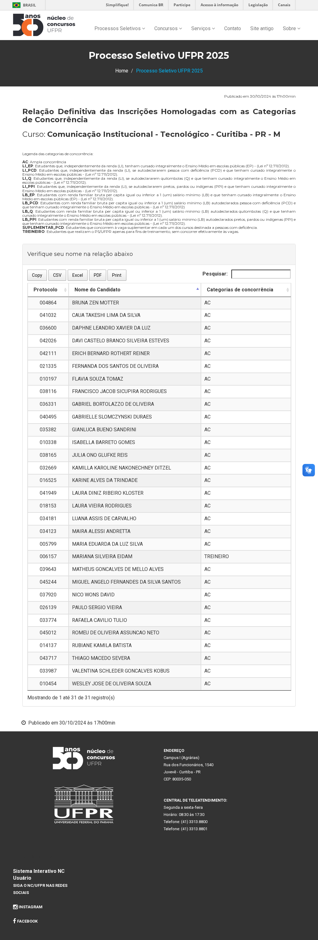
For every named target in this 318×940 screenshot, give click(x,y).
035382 (48, 430)
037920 (48, 595)
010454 (48, 684)
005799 (48, 544)
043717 (48, 658)
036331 (48, 404)
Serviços (201, 28)
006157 (48, 556)
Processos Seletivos (118, 28)
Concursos (166, 28)
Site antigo (262, 28)
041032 (48, 315)
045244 (48, 582)
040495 (48, 417)
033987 (48, 671)
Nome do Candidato (97, 290)
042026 (48, 341)
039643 (48, 569)
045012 (48, 633)
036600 (48, 328)
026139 (48, 607)
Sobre (290, 28)
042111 (48, 353)
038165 (48, 455)
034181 (48, 518)
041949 (48, 493)
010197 (48, 379)
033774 (48, 620)
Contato (232, 28)
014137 (48, 645)
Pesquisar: (215, 274)
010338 (48, 442)
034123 (48, 531)
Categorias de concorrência (240, 290)
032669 (48, 468)
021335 (48, 366)
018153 (48, 506)
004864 (48, 303)
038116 (48, 391)
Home (121, 71)
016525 (48, 480)
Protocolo (45, 290)
